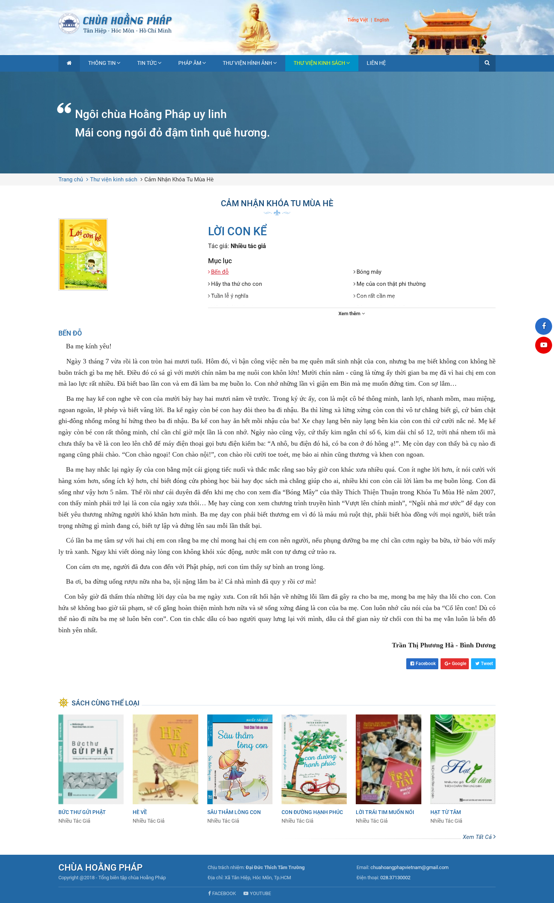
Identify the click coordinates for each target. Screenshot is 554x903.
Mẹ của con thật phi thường (391, 284)
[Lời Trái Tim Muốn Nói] (388, 769)
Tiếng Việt (357, 20)
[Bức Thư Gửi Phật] (91, 769)
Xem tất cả (478, 837)
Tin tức (147, 63)
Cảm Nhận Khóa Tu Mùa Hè (179, 179)
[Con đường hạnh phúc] (314, 769)
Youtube (260, 893)
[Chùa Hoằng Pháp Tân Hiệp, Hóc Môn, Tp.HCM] (277, 22)
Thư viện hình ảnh (247, 63)
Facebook (426, 663)
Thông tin (102, 63)
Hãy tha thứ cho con (236, 284)
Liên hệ (376, 63)
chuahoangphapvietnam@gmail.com (409, 867)
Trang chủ (70, 179)
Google (459, 663)
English (381, 20)
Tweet (487, 663)
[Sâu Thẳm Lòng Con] (239, 769)
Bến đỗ (220, 271)
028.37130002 (395, 877)
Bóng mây (369, 271)
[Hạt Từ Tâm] (463, 769)
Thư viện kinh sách (319, 63)
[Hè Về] (165, 769)
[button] (487, 63)
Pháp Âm (189, 63)
